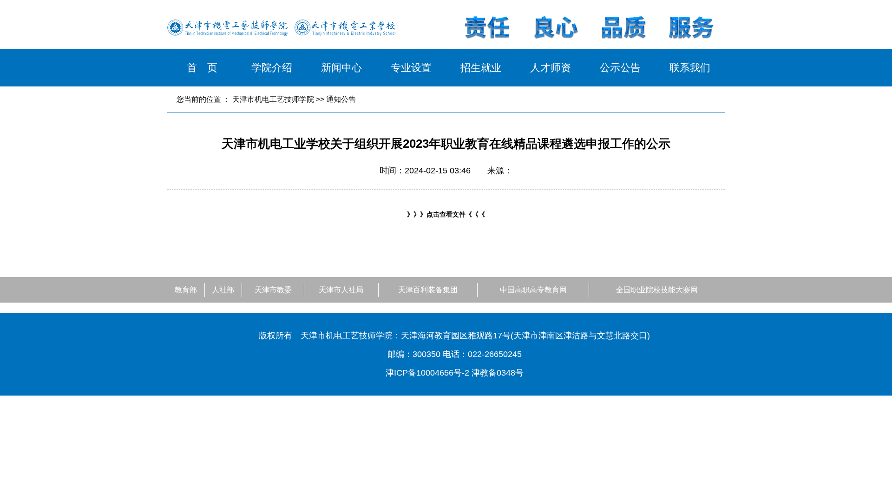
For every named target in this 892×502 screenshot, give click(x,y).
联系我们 (689, 67)
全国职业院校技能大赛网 (657, 290)
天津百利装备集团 (428, 290)
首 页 (202, 67)
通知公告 (341, 99)
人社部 (223, 290)
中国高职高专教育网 (533, 290)
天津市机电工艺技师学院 (273, 99)
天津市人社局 (341, 290)
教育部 (186, 290)
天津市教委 (273, 290)
